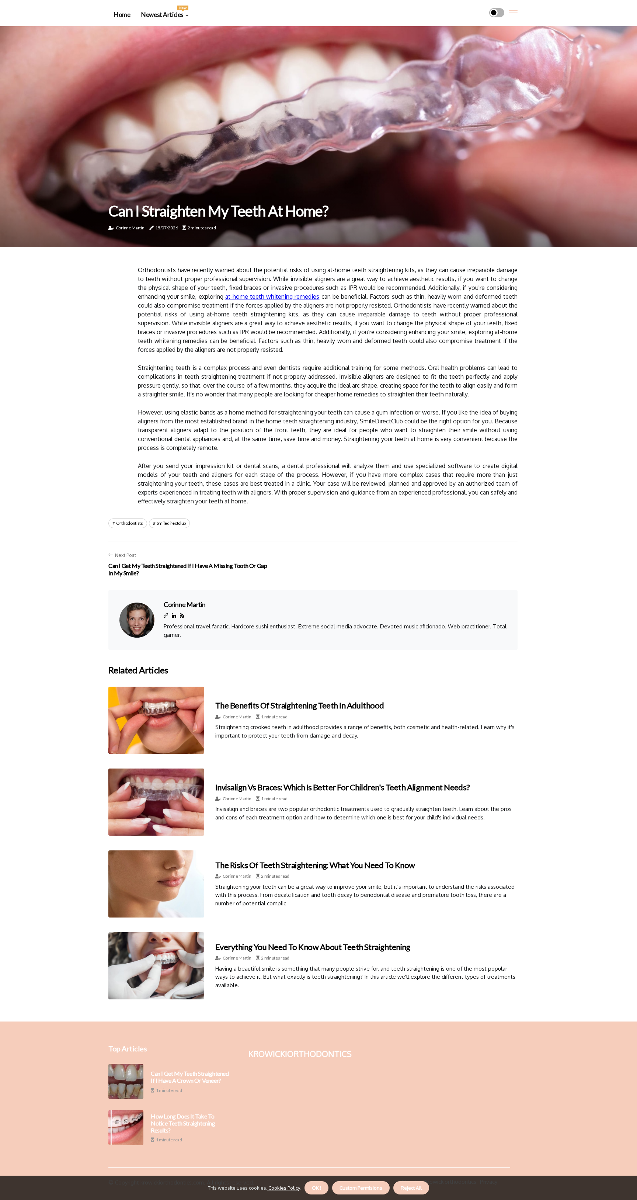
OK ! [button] (316, 1188)
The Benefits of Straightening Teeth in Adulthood (299, 705)
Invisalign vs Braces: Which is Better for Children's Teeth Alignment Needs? (342, 787)
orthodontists (129, 523)
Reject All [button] (411, 1188)
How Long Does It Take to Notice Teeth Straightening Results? (183, 1123)
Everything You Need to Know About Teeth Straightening (312, 947)
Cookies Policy (283, 1188)
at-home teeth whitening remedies (272, 296)
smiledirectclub (171, 523)
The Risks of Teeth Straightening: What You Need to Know (315, 865)
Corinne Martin (130, 227)
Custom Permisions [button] (361, 1188)
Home (122, 14)
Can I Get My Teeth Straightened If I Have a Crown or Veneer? (190, 1077)
